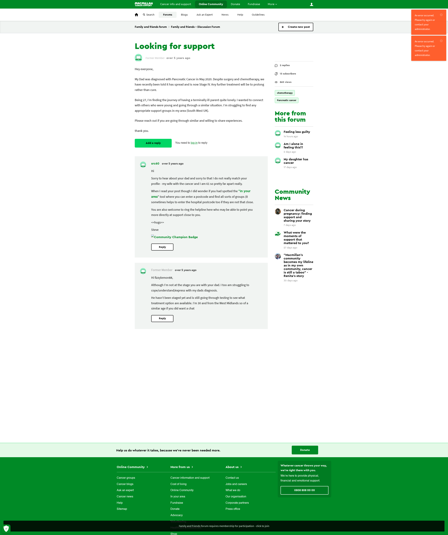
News (225, 14)
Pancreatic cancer (286, 100)
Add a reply (153, 143)
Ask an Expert (205, 14)
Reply (162, 247)
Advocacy (176, 515)
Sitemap (122, 509)
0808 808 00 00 (304, 490)
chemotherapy (285, 93)
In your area (177, 496)
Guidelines (258, 14)
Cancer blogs (125, 484)
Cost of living (178, 484)
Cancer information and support (189, 478)
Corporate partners (237, 503)
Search (150, 14)
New (295, 27)
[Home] (144, 4)
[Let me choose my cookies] (6, 529)
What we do (233, 490)
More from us (180, 467)
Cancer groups (126, 478)
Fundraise (254, 4)
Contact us (232, 478)
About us (232, 467)
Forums (167, 14)
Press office (233, 509)
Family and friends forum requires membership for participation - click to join (224, 526)
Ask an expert (125, 490)
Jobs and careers (236, 484)
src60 (155, 163)
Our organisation (236, 496)
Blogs (184, 14)
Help (240, 14)
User (311, 4)
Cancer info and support (175, 4)
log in (194, 143)
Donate (235, 4)
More (271, 4)
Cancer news (125, 496)
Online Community (211, 4)
